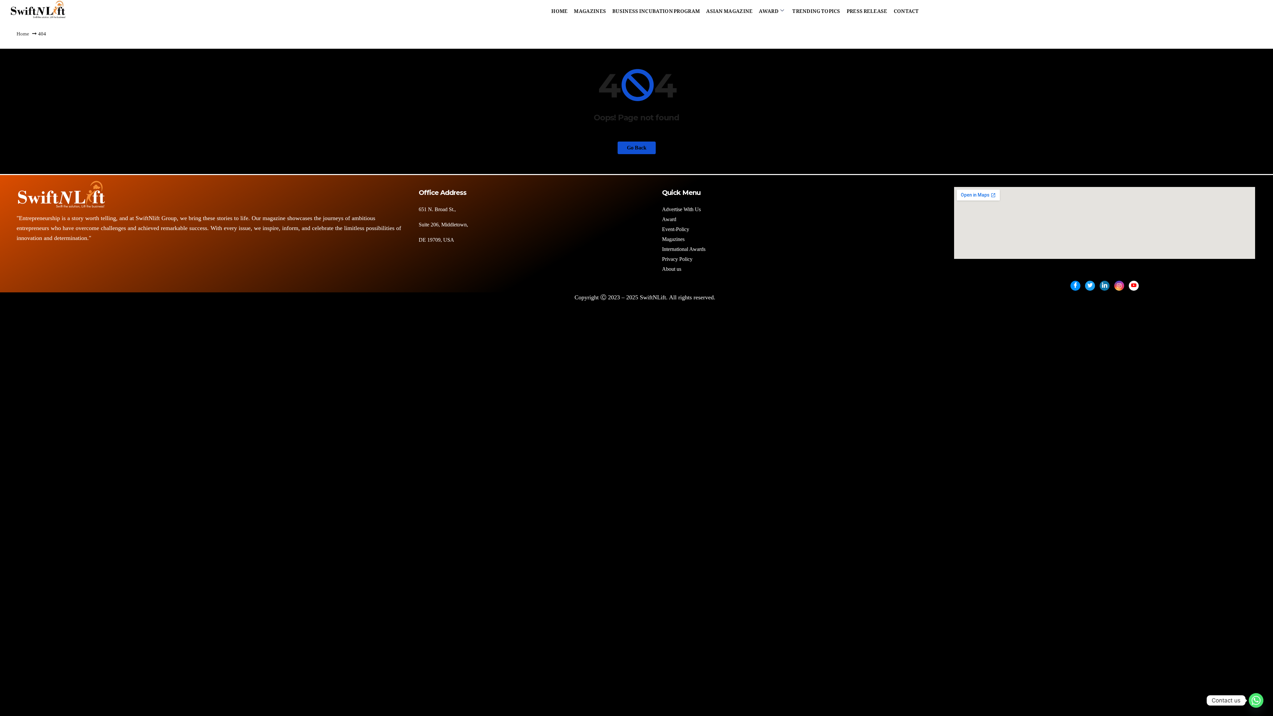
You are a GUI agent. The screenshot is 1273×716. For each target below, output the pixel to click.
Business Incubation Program (656, 9)
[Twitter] (1090, 286)
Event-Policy (675, 229)
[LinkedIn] (1105, 286)
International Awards (683, 249)
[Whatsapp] (1256, 700)
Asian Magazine (729, 9)
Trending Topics (816, 9)
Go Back (636, 147)
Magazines (590, 9)
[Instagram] (1119, 286)
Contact (906, 9)
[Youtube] (1134, 286)
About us (672, 269)
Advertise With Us (681, 209)
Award (768, 9)
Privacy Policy (677, 259)
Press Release (867, 9)
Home (559, 9)
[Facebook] (1075, 286)
